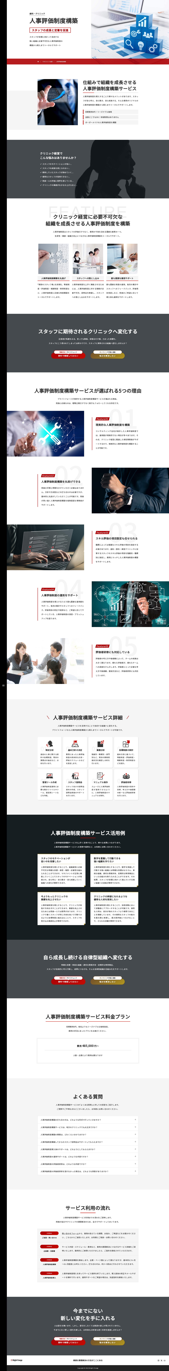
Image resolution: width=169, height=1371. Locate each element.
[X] (162, 1360)
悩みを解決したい (107, 355)
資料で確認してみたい (68, 355)
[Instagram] (159, 1360)
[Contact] (165, 1360)
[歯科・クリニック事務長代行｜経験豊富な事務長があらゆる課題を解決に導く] (15, 3)
